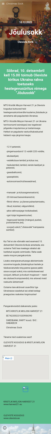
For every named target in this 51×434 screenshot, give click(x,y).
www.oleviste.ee (12, 418)
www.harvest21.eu (13, 404)
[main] (25, 22)
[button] (3, 3)
